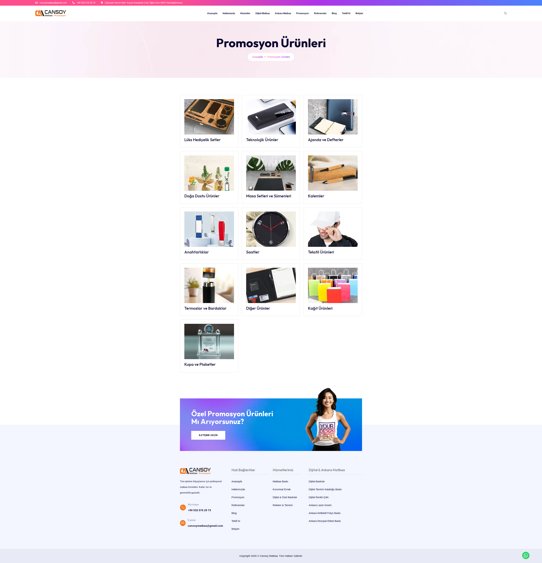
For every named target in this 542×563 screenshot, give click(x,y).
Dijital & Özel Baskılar (285, 497)
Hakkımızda (229, 13)
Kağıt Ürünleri (320, 308)
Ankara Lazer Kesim (320, 505)
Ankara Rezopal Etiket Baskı (325, 521)
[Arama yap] (505, 13)
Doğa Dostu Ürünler (201, 195)
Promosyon (302, 13)
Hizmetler (245, 13)
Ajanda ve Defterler (326, 139)
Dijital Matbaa (262, 13)
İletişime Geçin (208, 435)
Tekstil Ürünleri (321, 252)
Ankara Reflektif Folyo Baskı (325, 513)
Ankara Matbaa (283, 13)
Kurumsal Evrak (282, 489)
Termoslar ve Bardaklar (205, 308)
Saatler (252, 252)
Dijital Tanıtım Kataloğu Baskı (325, 489)
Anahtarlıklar (196, 252)
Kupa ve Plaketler (200, 364)
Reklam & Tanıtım (283, 505)
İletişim (359, 13)
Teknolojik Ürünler (262, 139)
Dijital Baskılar (317, 481)
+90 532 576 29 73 (86, 3)
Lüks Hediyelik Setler (202, 139)
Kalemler (316, 195)
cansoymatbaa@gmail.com (53, 3)
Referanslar (320, 13)
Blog (334, 13)
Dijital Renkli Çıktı (319, 497)
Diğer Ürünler (258, 308)
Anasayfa (212, 13)
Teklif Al (346, 13)
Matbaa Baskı (280, 481)
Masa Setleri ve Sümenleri (268, 195)
